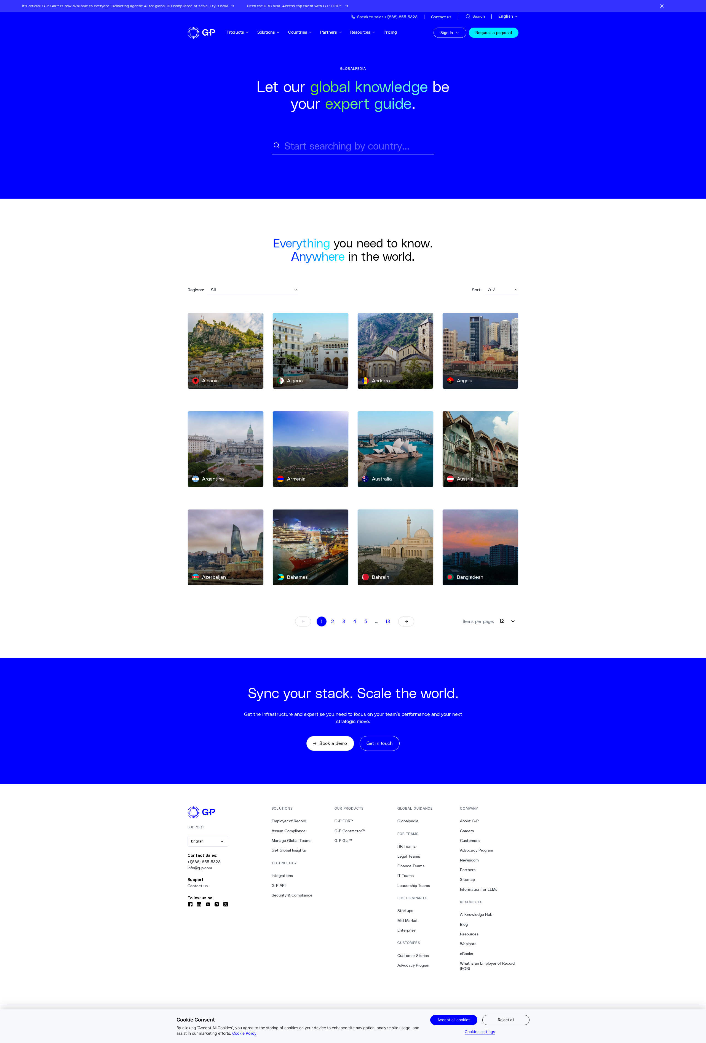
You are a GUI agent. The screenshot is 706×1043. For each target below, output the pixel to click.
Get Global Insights (289, 850)
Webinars (468, 943)
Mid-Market (407, 920)
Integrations (282, 875)
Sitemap (467, 879)
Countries (297, 32)
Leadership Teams (413, 885)
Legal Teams (408, 856)
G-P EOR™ (344, 821)
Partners (328, 32)
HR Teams (406, 846)
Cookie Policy (244, 1033)
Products (235, 32)
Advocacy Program (413, 965)
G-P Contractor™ (350, 831)
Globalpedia (407, 821)
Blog (464, 924)
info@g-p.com (200, 868)
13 (388, 621)
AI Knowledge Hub (476, 914)
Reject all (506, 1019)
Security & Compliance (292, 895)
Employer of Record (289, 821)
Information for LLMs (478, 889)
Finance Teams (410, 866)
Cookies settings (480, 1031)
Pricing (390, 32)
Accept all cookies (453, 1019)
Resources (360, 32)
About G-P (469, 821)
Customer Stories (413, 955)
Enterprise (406, 930)
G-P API (278, 885)
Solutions (266, 32)
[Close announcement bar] (661, 6)
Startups (405, 910)
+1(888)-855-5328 (204, 862)
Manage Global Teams (291, 840)
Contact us (198, 886)
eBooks (466, 953)
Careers (467, 831)
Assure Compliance (289, 831)
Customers (470, 840)
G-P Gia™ (343, 840)
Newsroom (469, 860)
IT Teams (405, 875)
